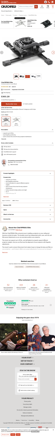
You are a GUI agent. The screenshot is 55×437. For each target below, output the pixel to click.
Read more (6, 196)
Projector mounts (23, 15)
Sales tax (18, 420)
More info (3, 139)
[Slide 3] (27, 76)
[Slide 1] (16, 76)
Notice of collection (27, 413)
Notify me (3, 112)
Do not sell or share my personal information (27, 410)
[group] (6, 121)
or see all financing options (7, 99)
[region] (27, 339)
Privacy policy (27, 401)
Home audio (8, 15)
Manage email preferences (27, 415)
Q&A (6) (14, 86)
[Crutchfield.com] (8, 6)
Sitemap (37, 420)
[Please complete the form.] (35, 379)
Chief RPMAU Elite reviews (32, 266)
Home (2, 15)
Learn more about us (27, 320)
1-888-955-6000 (14, 164)
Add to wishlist (28, 104)
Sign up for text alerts (26, 385)
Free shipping (8, 2)
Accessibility (31, 420)
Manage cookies (27, 407)
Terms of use (24, 420)
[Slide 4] (33, 76)
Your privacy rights (27, 404)
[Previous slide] (1, 52)
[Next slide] (53, 52)
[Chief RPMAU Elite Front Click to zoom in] (27, 52)
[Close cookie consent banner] (53, 429)
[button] (53, 339)
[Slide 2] (22, 76)
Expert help (10, 162)
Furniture (15, 15)
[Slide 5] (39, 76)
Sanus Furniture (19, 266)
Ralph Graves (18, 230)
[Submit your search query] (36, 6)
